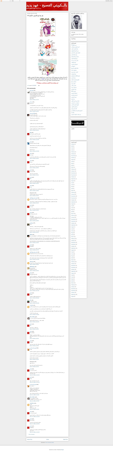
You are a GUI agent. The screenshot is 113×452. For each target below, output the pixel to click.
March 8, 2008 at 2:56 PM (34, 195)
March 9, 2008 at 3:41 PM (34, 338)
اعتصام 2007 (73, 91)
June (72, 147)
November (73, 155)
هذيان (31, 141)
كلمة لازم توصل (74, 108)
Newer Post (29, 439)
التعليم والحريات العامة (75, 79)
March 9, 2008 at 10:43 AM (34, 303)
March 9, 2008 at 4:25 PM (34, 359)
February (73, 151)
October (72, 157)
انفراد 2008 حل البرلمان (75, 75)
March (72, 167)
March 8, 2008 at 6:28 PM (34, 232)
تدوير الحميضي (73, 97)
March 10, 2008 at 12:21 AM (34, 382)
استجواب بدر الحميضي (75, 102)
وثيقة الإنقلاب (73, 62)
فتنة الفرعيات (73, 74)
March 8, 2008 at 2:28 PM (34, 158)
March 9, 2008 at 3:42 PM (34, 345)
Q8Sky (31, 234)
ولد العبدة (73, 99)
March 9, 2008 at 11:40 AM (34, 314)
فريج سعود (31, 90)
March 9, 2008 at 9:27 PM (34, 366)
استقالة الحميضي (74, 93)
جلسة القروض (73, 89)
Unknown (31, 261)
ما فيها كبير (73, 66)
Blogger (62, 449)
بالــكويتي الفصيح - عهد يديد (46, 5)
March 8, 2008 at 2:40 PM (34, 190)
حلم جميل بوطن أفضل (33, 252)
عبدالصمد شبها (73, 81)
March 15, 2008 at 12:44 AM (34, 432)
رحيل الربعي (73, 77)
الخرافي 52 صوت (74, 64)
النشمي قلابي (73, 85)
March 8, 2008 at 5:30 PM (34, 210)
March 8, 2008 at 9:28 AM (34, 130)
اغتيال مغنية (73, 83)
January (72, 144)
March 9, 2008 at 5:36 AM (34, 270)
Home (47, 439)
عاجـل (31, 153)
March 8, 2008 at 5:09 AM (34, 111)
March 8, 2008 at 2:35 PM (34, 183)
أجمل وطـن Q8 (32, 113)
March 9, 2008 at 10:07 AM (34, 290)
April (72, 146)
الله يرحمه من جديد (74, 60)
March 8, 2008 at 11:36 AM (34, 151)
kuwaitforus (32, 403)
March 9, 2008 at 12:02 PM (34, 321)
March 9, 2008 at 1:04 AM (34, 264)
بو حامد (31, 101)
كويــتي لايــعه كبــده (33, 384)
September (73, 178)
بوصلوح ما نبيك (74, 70)
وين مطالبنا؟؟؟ (73, 45)
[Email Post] (39, 85)
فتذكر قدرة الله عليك (75, 56)
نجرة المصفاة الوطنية (75, 50)
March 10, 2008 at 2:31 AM (34, 394)
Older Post (65, 439)
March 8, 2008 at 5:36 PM (34, 220)
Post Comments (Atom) (50, 442)
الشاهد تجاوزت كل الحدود (75, 52)
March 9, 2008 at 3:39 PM (34, 329)
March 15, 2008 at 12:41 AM (34, 416)
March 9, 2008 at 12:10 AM (34, 259)
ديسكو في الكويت (74, 106)
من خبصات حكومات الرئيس (76, 114)
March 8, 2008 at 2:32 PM (34, 175)
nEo (30, 300)
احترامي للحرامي (74, 95)
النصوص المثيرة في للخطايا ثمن (76, 110)
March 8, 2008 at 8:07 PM (34, 249)
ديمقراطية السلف (74, 58)
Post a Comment (31, 434)
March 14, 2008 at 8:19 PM (34, 409)
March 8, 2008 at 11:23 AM (34, 139)
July (72, 182)
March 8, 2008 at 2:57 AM (34, 99)
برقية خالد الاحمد (74, 54)
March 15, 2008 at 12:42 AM (34, 423)
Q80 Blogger (32, 266)
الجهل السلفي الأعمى (75, 104)
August (72, 159)
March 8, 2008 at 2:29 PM (34, 167)
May (72, 163)
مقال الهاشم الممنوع (74, 68)
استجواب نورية (73, 87)
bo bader (31, 305)
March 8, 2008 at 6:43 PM (34, 242)
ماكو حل (72, 112)
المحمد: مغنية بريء (74, 72)
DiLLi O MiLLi (32, 316)
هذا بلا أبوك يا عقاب (74, 48)
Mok (30, 132)
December (73, 173)
